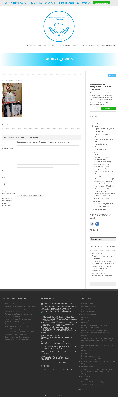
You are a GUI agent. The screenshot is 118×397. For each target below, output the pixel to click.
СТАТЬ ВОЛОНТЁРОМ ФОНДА (93, 382)
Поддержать (101, 2)
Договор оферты (103, 206)
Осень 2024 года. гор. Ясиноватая (17, 329)
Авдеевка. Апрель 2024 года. (15, 334)
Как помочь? (88, 45)
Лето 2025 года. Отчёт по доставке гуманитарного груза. (103, 262)
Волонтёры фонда (101, 144)
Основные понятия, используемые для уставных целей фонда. (95, 326)
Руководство (99, 131)
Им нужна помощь (88, 312)
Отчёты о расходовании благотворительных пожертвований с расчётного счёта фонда (103, 167)
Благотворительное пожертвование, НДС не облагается (100, 86)
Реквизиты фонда (101, 134)
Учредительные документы (104, 128)
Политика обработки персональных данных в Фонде (103, 139)
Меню (29, 48)
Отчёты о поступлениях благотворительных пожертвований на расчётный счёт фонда (103, 158)
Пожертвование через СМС (91, 359)
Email (4, 177)
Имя (4, 170)
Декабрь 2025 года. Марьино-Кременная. (20, 306)
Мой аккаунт (86, 320)
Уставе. (43, 313)
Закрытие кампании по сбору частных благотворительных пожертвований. (19, 325)
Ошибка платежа (87, 350)
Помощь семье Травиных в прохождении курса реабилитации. (102, 268)
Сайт (4, 184)
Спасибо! (84, 379)
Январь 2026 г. (97, 253)
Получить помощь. (106, 45)
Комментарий (8, 148)
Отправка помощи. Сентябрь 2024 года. (19, 331)
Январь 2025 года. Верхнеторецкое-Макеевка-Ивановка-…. (102, 275)
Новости (31, 45)
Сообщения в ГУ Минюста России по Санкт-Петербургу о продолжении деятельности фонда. (104, 192)
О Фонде (42, 45)
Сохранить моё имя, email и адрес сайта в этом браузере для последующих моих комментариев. (9, 198)
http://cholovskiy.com (65, 396)
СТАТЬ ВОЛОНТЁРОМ (69, 45)
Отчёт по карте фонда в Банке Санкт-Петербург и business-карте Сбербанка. (104, 183)
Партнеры (98, 147)
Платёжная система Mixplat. (104, 179)
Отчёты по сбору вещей (90, 348)
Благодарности (100, 149)
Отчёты (53, 45)
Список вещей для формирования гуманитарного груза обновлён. (18, 338)
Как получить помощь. (89, 314)
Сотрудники (85, 376)
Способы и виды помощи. (104, 204)
